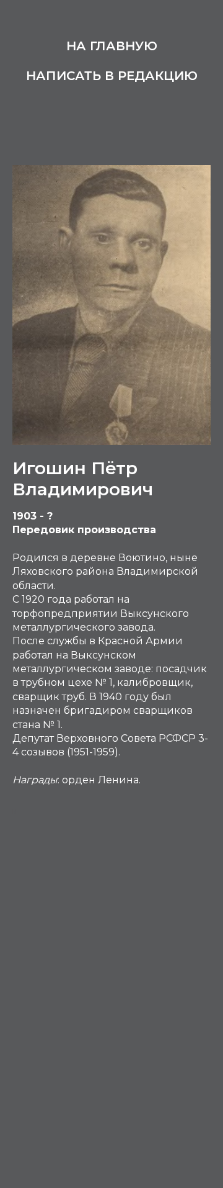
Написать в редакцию (112, 75)
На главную (111, 45)
